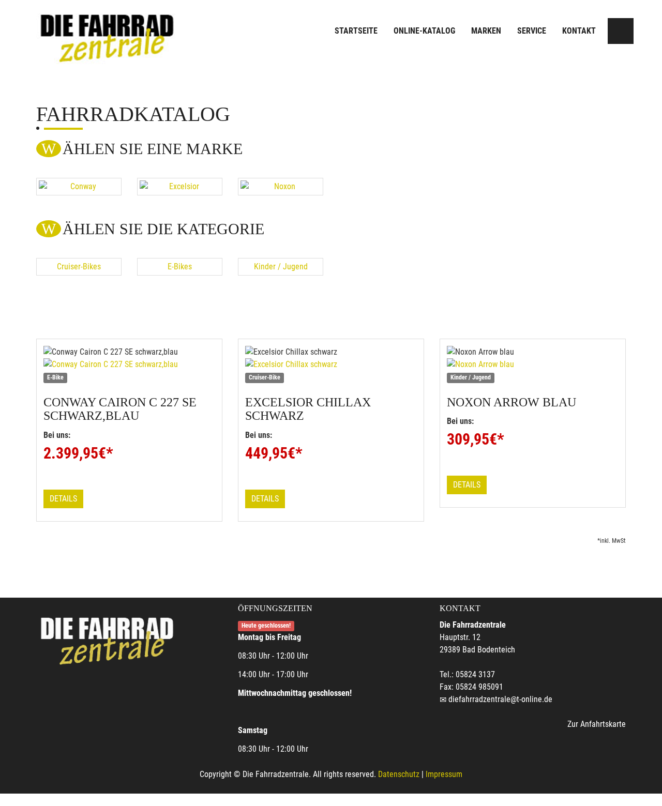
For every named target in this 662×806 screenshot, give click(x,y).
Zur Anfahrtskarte (596, 724)
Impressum (444, 774)
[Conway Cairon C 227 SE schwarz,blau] (129, 364)
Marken (486, 31)
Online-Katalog (424, 31)
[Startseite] (106, 32)
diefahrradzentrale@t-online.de (500, 699)
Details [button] (63, 499)
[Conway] (79, 186)
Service (531, 31)
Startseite (356, 31)
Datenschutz (398, 774)
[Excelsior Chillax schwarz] (331, 364)
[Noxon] (280, 186)
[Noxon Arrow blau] (533, 364)
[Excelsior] (180, 186)
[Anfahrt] (621, 31)
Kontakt (579, 31)
